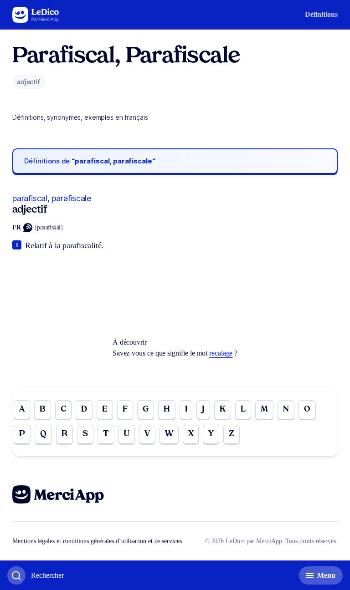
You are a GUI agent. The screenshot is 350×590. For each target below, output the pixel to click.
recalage (220, 353)
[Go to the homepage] (35, 15)
